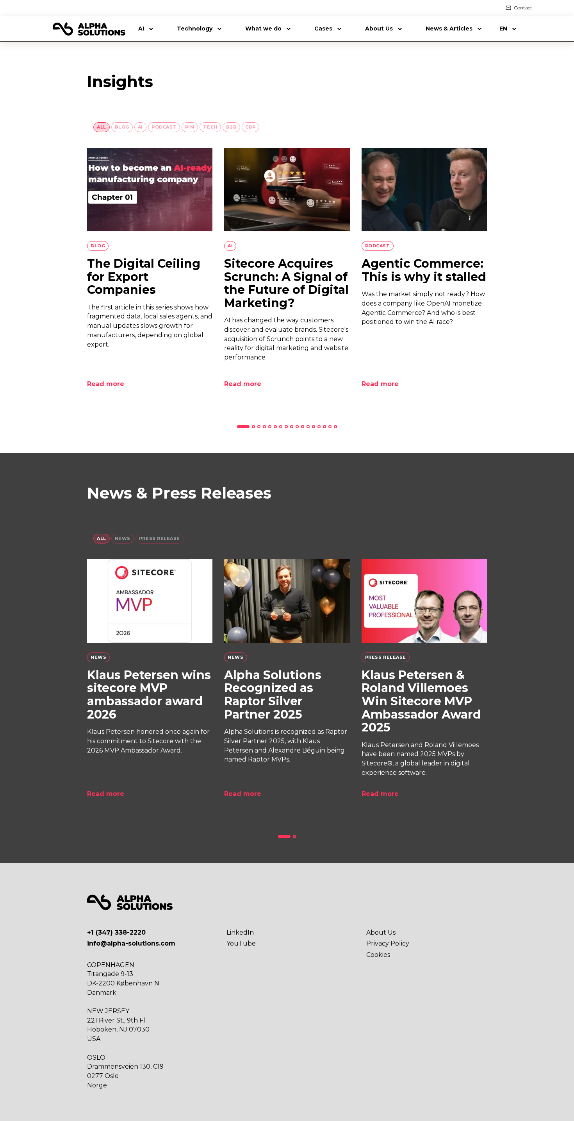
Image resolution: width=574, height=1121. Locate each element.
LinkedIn (240, 932)
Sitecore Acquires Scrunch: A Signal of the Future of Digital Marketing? (286, 283)
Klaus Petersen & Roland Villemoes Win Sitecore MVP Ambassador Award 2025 (421, 701)
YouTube (241, 943)
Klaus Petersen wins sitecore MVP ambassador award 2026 (149, 695)
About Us (381, 932)
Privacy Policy (387, 943)
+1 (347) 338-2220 (116, 932)
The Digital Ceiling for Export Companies (143, 276)
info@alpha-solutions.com (131, 943)
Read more (105, 384)
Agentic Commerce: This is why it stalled (424, 270)
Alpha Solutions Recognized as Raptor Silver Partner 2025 (272, 695)
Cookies (378, 954)
